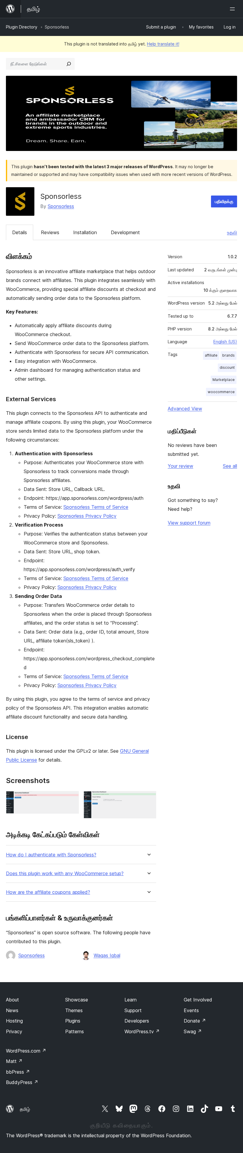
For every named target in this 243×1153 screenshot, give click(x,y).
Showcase (76, 1000)
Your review (180, 466)
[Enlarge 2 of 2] (148, 799)
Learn (130, 1000)
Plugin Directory (21, 26)
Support (133, 1010)
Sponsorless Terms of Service (95, 507)
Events (191, 1010)
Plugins (72, 1021)
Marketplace (223, 379)
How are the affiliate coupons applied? (48, 892)
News (12, 1010)
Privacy (14, 1031)
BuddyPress (22, 1082)
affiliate (211, 355)
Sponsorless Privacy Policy (86, 516)
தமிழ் (25, 1109)
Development (125, 232)
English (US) (225, 341)
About (12, 1000)
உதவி (232, 232)
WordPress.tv (142, 1031)
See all (230, 466)
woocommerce (221, 392)
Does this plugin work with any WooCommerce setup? (65, 873)
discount (227, 367)
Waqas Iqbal (107, 955)
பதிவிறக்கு (224, 201)
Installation (85, 232)
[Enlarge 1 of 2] (71, 799)
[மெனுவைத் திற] (233, 9)
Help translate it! (163, 43)
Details (19, 232)
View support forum (189, 523)
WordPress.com (26, 1051)
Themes (74, 1010)
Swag (193, 1031)
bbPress (18, 1072)
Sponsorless (61, 206)
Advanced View (185, 409)
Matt (14, 1061)
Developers (136, 1021)
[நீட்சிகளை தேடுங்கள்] (69, 64)
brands (228, 355)
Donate (195, 1021)
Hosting (14, 1021)
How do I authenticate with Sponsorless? (51, 855)
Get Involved (198, 1000)
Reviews (50, 232)
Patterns (74, 1031)
